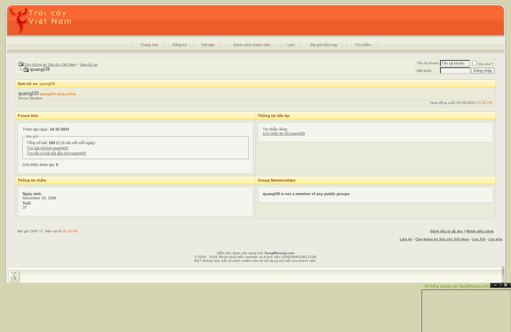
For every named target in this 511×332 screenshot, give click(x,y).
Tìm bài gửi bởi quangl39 (47, 148)
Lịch (290, 45)
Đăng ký (180, 45)
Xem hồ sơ (89, 64)
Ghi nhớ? (485, 64)
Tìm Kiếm (363, 45)
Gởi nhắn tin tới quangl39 (284, 133)
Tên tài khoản (428, 63)
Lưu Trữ (478, 239)
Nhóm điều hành (480, 231)
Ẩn (495, 285)
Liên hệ (406, 239)
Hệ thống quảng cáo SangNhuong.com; (457, 286)
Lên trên (495, 239)
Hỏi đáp (208, 45)
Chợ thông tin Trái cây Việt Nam (50, 64)
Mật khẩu (424, 71)
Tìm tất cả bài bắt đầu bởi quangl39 (56, 153)
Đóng (506, 285)
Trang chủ (149, 45)
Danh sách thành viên (251, 45)
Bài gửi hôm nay (324, 45)
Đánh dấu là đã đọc (446, 231)
